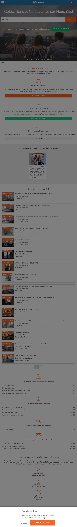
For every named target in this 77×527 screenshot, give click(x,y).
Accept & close (42, 523)
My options (24, 523)
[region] (38, 517)
